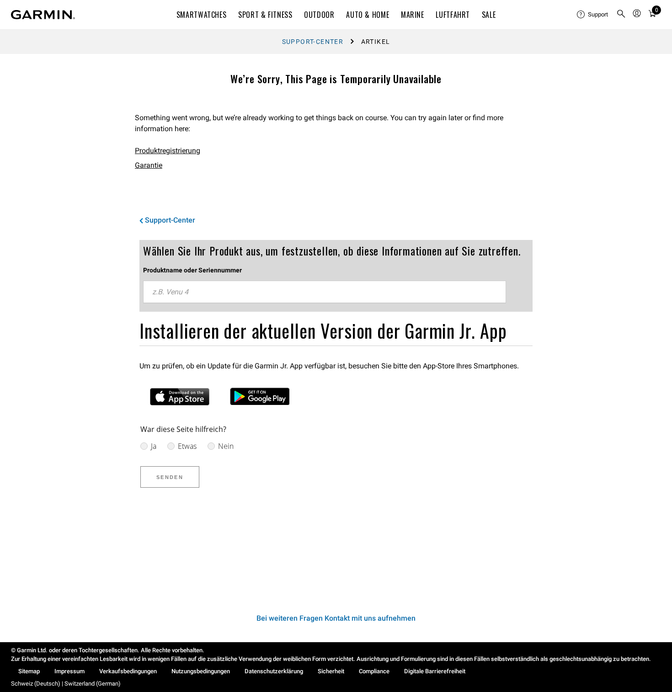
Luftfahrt (453, 14)
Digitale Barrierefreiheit (434, 671)
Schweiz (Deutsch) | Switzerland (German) (66, 683)
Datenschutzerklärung (274, 671)
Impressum (69, 671)
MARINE (412, 14)
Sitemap (29, 671)
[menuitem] (593, 14)
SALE (489, 14)
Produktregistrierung (167, 150)
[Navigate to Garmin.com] (43, 14)
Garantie (148, 165)
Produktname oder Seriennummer (192, 270)
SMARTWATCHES (201, 14)
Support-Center (313, 41)
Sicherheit (331, 671)
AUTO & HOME (367, 14)
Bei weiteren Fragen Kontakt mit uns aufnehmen (336, 618)
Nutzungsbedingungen (200, 671)
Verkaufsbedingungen (128, 671)
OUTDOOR (319, 14)
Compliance (374, 671)
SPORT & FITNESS (265, 14)
